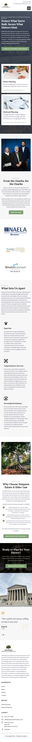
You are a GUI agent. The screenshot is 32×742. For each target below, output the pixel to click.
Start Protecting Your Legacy (16, 536)
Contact (3, 695)
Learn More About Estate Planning (13, 90)
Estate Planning (5, 704)
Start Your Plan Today (16, 566)
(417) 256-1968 (27, 2)
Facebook (7, 729)
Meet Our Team (16, 212)
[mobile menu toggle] (29, 8)
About (3, 689)
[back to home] (6, 5)
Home (3, 686)
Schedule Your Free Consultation (15, 49)
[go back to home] (8, 648)
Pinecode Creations (21, 736)
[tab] (1, 634)
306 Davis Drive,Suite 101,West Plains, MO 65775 (11, 724)
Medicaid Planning (6, 707)
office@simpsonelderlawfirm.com (22, 3)
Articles (3, 692)
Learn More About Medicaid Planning (13, 122)
